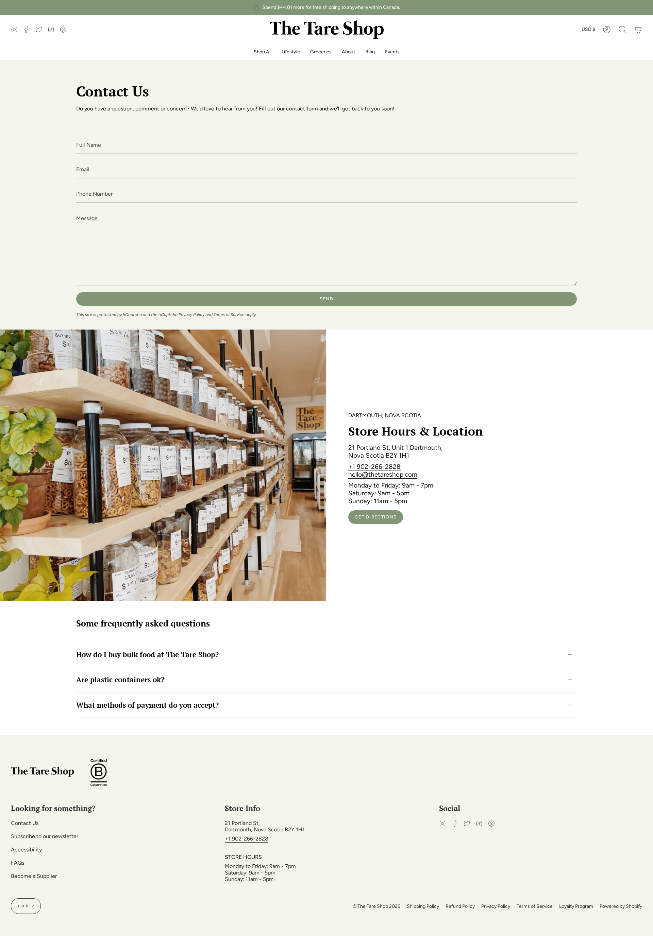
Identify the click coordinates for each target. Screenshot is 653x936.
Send (326, 298)
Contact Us (24, 823)
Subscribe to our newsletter (44, 836)
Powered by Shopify (621, 906)
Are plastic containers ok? (120, 679)
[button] (622, 29)
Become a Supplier (34, 876)
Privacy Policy (191, 314)
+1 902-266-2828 (374, 467)
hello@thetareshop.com (382, 474)
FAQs (17, 863)
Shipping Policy (423, 906)
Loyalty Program (576, 906)
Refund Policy (460, 906)
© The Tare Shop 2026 (376, 906)
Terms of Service (229, 314)
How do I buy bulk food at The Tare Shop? (147, 654)
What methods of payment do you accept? (147, 705)
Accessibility (26, 849)
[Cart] (638, 29)
